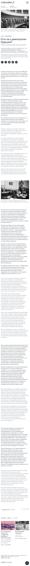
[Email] (16, 62)
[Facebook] (2, 62)
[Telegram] (13, 62)
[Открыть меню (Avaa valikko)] (27, 2)
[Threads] (9, 62)
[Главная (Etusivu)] (12, 2)
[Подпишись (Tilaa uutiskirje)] (27, 563)
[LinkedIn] (5, 62)
